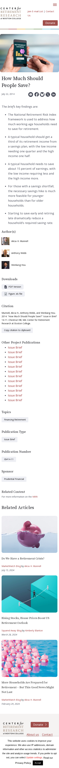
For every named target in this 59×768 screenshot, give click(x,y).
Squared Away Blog (12, 630)
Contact (47, 734)
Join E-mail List (35, 11)
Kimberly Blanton (34, 630)
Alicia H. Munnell (19, 241)
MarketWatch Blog (11, 566)
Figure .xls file (15, 293)
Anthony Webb (18, 253)
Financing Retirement (15, 419)
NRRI (35, 496)
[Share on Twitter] (47, 95)
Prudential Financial (14, 478)
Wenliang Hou (18, 264)
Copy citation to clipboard (17, 330)
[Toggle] (55, 5)
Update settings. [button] (34, 757)
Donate (50, 23)
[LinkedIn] (53, 95)
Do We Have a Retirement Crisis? (23, 558)
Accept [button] (38, 763)
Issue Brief (15, 347)
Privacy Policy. (23, 763)
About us (33, 734)
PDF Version (14, 286)
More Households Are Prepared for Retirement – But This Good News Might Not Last (28, 687)
